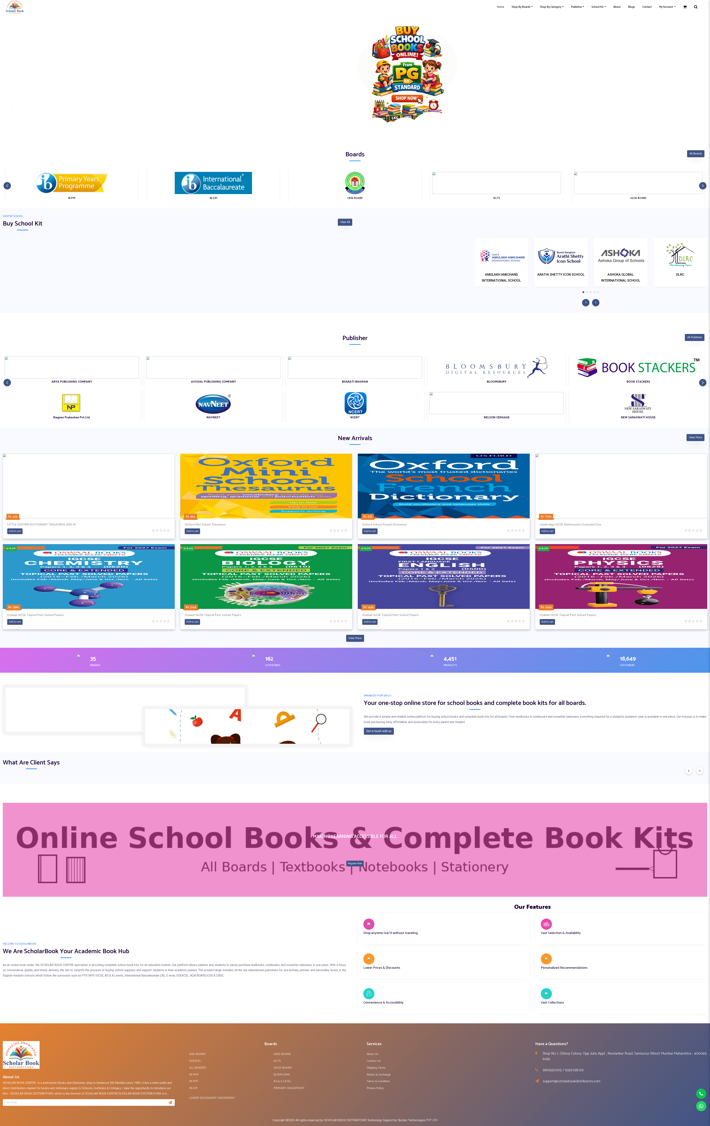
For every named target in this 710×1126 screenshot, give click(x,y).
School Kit (597, 7)
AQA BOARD (197, 1054)
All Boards (695, 153)
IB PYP (193, 1081)
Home (500, 7)
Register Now (355, 863)
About (617, 7)
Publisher (576, 7)
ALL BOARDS (197, 1067)
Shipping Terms (376, 1067)
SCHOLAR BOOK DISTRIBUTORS (345, 1120)
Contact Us (374, 1060)
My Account (666, 7)
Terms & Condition (378, 1081)
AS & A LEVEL (282, 1081)
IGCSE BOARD (282, 1067)
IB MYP (194, 1074)
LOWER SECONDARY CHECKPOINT (212, 1097)
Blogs (631, 7)
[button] (355, 135)
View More (695, 437)
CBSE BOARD (282, 1054)
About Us (372, 1054)
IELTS (277, 1060)
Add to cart (15, 531)
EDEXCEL (195, 1060)
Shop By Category (550, 7)
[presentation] (688, 770)
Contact (647, 7)
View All (345, 222)
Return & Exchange (378, 1074)
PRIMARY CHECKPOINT (288, 1088)
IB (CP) (193, 1088)
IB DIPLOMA (281, 1074)
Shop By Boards (521, 7)
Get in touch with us (378, 731)
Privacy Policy (375, 1088)
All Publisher (694, 337)
